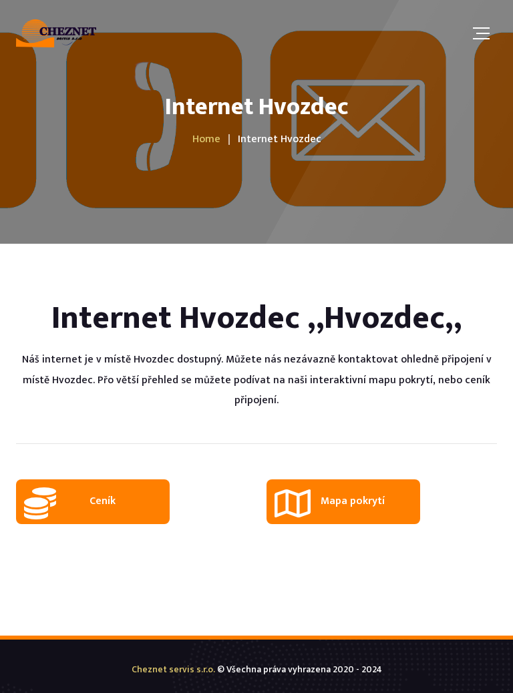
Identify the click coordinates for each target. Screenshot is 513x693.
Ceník (103, 501)
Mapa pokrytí (353, 501)
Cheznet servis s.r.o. (173, 669)
